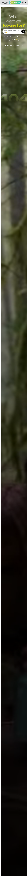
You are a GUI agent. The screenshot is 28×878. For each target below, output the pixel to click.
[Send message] (23, 31)
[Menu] (25, 2)
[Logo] (6, 2)
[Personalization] (22, 2)
